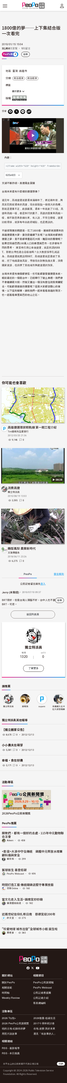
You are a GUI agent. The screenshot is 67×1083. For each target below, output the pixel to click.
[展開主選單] (5, 6)
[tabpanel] (33, 595)
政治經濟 (18, 78)
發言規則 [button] (59, 574)
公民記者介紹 (40, 998)
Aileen (10, 840)
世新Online (12, 888)
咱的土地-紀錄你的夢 (14, 1028)
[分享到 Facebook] (10, 111)
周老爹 (10, 932)
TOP (61, 1063)
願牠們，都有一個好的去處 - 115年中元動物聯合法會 (33, 835)
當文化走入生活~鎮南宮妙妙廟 (22, 899)
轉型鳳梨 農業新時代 (22, 548)
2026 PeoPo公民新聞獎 (15, 1023)
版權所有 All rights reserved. (20, 98)
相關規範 (7, 987)
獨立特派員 (14, 492)
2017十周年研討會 (44, 1023)
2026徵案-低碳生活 (44, 1018)
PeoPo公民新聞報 (43, 982)
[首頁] (33, 6)
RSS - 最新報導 (11, 1048)
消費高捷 (14, 488)
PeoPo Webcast (15, 873)
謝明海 (25, 706)
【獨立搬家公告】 (14, 730)
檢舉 (25, 54)
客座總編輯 (39, 1003)
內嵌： (8, 157)
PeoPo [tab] (28, 574)
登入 (43, 584)
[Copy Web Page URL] (29, 111)
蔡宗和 (10, 859)
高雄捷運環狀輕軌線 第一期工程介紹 (32, 427)
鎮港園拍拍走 (14, 903)
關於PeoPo (8, 982)
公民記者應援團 (42, 992)
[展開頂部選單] (62, 6)
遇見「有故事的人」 (45, 1033)
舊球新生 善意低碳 (14, 870)
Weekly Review (11, 998)
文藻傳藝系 (14, 552)
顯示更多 (17, 91)
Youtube (38, 968)
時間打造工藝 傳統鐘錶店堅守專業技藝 (28, 884)
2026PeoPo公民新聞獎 (16, 813)
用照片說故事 (9, 1033)
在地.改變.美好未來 (44, 1028)
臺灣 (15, 71)
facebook (28, 968)
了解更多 (33, 668)
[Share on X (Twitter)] (16, 111)
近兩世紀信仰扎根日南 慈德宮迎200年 (28, 914)
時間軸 (6, 992)
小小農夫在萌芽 (12, 745)
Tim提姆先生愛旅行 (18, 431)
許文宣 (10, 918)
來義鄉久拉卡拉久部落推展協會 (58, 708)
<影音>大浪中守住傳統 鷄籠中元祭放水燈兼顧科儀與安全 (32, 853)
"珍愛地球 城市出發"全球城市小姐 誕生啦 (30, 929)
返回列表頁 (32, 614)
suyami (41, 706)
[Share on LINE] (22, 111)
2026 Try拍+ (9, 1018)
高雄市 (23, 71)
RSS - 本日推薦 (11, 1053)
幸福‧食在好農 (12, 760)
